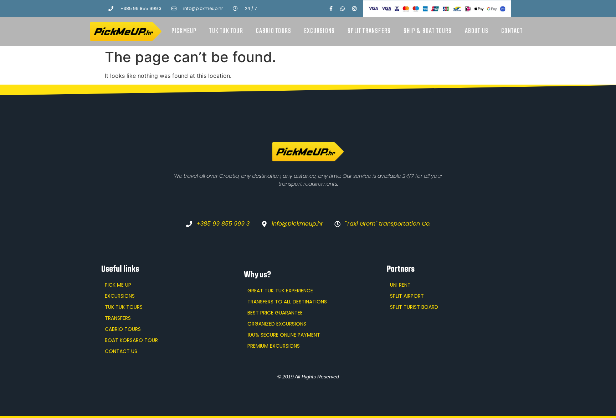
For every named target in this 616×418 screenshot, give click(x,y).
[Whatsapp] (343, 9)
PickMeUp (184, 31)
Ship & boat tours (428, 31)
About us (477, 31)
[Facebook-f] (331, 9)
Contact (512, 31)
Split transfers (369, 31)
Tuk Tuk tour (226, 31)
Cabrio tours (273, 31)
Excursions (319, 31)
